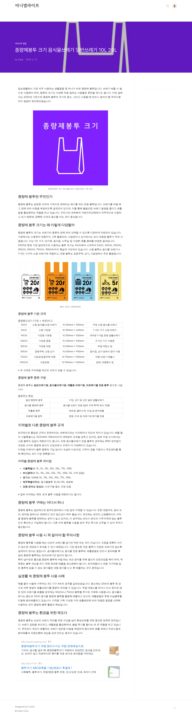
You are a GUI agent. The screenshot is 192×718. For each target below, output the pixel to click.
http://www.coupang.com (33, 641)
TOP (174, 708)
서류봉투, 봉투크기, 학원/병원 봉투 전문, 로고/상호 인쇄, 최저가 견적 (58, 671)
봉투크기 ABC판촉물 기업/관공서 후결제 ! (46, 667)
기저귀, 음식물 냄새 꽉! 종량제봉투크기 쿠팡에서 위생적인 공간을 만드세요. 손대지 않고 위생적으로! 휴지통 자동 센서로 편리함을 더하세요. (60, 652)
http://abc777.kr (29, 663)
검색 (167, 6)
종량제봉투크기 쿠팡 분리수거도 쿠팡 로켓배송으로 (52, 646)
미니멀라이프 (27, 6)
